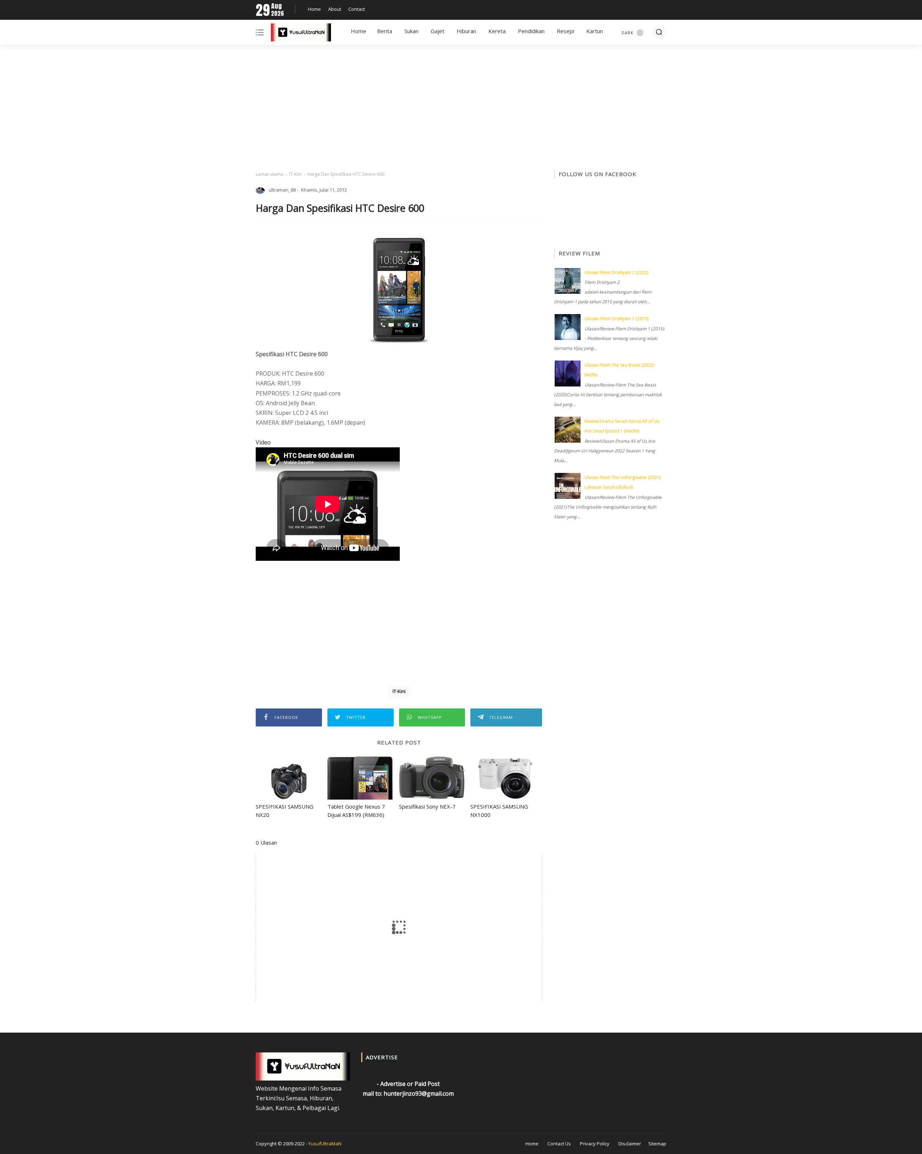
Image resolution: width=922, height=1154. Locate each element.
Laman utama (269, 174)
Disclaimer (629, 1143)
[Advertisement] (461, 108)
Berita (384, 31)
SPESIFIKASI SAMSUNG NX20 (284, 810)
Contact (356, 9)
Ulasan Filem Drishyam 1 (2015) (616, 319)
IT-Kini (295, 174)
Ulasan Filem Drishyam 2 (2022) (616, 272)
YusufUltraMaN (324, 1143)
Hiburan (466, 31)
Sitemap (657, 1143)
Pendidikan (531, 31)
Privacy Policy (594, 1143)
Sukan (411, 31)
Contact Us (559, 1143)
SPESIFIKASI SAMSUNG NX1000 (499, 810)
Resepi (565, 31)
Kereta (497, 31)
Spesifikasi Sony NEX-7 (427, 806)
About (334, 9)
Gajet (437, 31)
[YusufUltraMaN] (301, 33)
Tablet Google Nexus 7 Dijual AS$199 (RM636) (356, 810)
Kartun (594, 31)
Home (314, 9)
